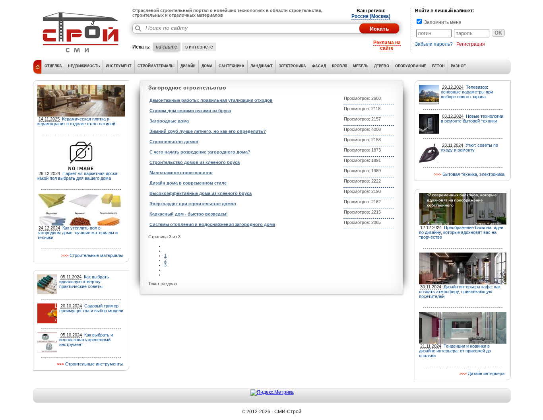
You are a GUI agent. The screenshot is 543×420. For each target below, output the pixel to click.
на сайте (166, 47)
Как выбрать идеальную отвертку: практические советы (84, 281)
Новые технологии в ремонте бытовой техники (472, 118)
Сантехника (231, 66)
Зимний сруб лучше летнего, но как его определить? (207, 131)
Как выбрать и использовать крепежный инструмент (86, 339)
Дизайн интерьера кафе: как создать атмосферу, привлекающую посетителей (459, 291)
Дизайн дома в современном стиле (188, 183)
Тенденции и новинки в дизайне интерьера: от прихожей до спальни (455, 351)
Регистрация (470, 44)
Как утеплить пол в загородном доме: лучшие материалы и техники (77, 233)
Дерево (381, 66)
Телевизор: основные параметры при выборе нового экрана (467, 92)
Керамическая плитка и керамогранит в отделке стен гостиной (76, 121)
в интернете (199, 47)
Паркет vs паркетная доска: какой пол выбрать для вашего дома (77, 176)
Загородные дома (169, 121)
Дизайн (188, 66)
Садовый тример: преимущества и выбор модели (91, 308)
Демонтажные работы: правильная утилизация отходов (211, 100)
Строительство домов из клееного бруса (194, 162)
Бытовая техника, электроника (473, 174)
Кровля (339, 66)
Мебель (360, 66)
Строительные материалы (96, 255)
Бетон (438, 66)
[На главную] (80, 53)
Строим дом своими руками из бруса (190, 110)
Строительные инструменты (94, 364)
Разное (458, 66)
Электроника (292, 66)
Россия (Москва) (370, 16)
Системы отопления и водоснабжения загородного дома (212, 224)
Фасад (319, 66)
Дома (207, 66)
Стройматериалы (156, 66)
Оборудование (410, 66)
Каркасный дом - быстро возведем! (188, 214)
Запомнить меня (442, 22)
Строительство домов (173, 141)
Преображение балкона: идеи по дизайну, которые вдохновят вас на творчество (461, 232)
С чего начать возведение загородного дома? (199, 152)
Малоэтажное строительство (181, 172)
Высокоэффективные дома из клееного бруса (200, 193)
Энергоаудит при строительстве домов (192, 203)
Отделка (53, 66)
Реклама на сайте (387, 45)
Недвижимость (84, 66)
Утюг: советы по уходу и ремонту (469, 147)
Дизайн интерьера (486, 373)
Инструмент (119, 66)
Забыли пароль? (434, 44)
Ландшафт (261, 66)
